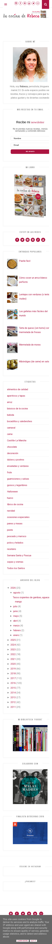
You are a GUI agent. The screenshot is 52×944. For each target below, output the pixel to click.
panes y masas (14, 523)
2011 (13, 707)
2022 (13, 654)
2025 (13, 640)
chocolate (12, 447)
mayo (16, 616)
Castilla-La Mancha (16, 440)
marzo (16, 625)
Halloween (12, 491)
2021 (13, 659)
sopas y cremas (15, 561)
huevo (10, 498)
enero (16, 635)
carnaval (11, 427)
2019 (13, 668)
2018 (13, 673)
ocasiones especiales (18, 517)
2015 (13, 687)
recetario (11, 549)
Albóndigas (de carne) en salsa (34, 361)
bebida (10, 415)
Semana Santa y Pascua (19, 555)
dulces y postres (15, 459)
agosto (16, 592)
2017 (13, 678)
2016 (13, 683)
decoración (12, 453)
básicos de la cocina (17, 408)
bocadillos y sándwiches (19, 421)
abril (15, 620)
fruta (9, 472)
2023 (13, 649)
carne (10, 434)
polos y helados (15, 542)
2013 (13, 697)
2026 (13, 587)
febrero (17, 630)
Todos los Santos (16, 568)
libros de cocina (15, 504)
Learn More (22, 941)
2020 (13, 664)
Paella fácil (24, 261)
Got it (33, 941)
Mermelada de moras (30, 344)
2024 (13, 644)
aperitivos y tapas (16, 395)
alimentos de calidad (17, 389)
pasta (10, 530)
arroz (9, 402)
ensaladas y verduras (18, 466)
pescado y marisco (16, 536)
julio (15, 606)
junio (15, 611)
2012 (13, 702)
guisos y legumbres (17, 485)
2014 (13, 692)
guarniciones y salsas (18, 478)
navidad (11, 510)
